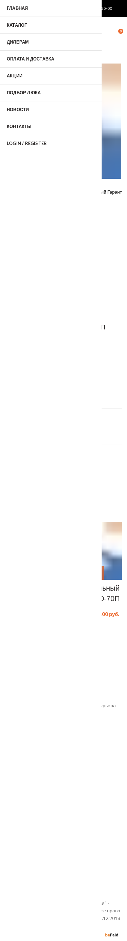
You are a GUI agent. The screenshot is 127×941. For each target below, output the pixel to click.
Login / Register (27, 143)
